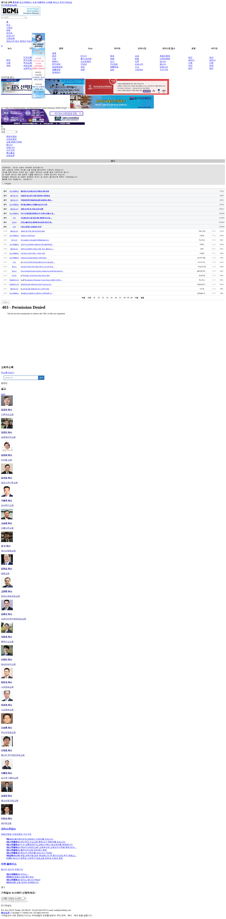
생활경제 (56, 70)
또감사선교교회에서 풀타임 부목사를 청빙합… (37, 244)
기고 (137, 67)
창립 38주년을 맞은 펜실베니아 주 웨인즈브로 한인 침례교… (41, 855)
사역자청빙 (165, 59)
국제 (8, 65)
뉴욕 (34, 2)
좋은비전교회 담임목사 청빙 (26, 850)
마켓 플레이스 (9, 863)
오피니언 (10, 36)
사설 (137, 56)
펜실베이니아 (14, 280)
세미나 (191, 60)
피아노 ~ (17, 874)
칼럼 (137, 59)
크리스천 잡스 (12, 41)
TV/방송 (114, 64)
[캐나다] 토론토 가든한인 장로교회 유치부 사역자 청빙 (34, 858)
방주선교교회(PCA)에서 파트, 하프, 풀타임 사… (37, 249)
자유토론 (10, 156)
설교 (190, 57)
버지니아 (14, 240)
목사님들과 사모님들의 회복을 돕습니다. (35, 240)
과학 (83, 70)
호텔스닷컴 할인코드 (20, 877)
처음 (83, 298)
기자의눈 (139, 70)
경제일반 (56, 72)
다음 (136, 298)
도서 (112, 61)
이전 (89, 298)
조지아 (14, 222)
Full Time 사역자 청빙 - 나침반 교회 (33, 253)
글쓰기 (6, 302)
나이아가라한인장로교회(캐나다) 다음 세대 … (39, 262)
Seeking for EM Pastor (28, 236)
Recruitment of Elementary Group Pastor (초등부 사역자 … (44, 280)
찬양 (190, 65)
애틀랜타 (41, 2)
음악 (112, 56)
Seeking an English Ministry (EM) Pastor (34, 258)
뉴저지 (14, 275)
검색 (41, 378)
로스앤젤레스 (25, 2)
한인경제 (56, 64)
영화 (112, 59)
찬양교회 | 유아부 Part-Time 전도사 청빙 (36, 275)
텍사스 (56, 2)
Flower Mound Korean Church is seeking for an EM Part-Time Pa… (42, 271)
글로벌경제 (57, 67)
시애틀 (49, 2)
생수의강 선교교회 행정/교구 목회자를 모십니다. (36, 842)
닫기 (113, 161)
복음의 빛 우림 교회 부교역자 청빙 (33, 231)
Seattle (14, 5)
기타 (14, 218)
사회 (8, 63)
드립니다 (164, 67)
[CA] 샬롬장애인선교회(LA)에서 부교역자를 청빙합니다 (39, 844)
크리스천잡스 (8, 828)
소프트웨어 (86, 61)
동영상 (23, 41)
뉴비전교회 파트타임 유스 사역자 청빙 (35, 289)
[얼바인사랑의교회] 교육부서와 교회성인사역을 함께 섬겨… (41, 847)
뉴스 (8, 25)
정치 (8, 60)
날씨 (112, 70)
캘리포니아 (14, 196)
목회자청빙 (165, 56)
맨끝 (142, 298)
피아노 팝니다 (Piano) (23, 880)
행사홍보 (10, 153)
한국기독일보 (66, 2)
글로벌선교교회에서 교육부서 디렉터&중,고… (37, 293)
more (3, 394)
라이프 (9, 33)
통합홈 (16, 2)
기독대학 (10, 38)
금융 (54, 53)
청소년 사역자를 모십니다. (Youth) (29, 853)
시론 (137, 61)
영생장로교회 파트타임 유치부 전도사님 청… (36, 284)
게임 (83, 67)
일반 (190, 68)
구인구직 (164, 70)
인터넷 (84, 64)
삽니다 (163, 61)
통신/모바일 (86, 59)
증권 (54, 56)
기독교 (9, 27)
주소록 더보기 (7, 372)
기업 (54, 59)
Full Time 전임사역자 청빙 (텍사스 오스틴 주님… (37, 267)
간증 (190, 63)
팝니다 (163, 64)
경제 (8, 30)
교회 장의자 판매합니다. (22, 882)
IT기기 (84, 56)
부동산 (55, 61)
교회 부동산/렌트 (14, 142)
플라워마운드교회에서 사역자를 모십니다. (30, 839)
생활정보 (114, 67)
